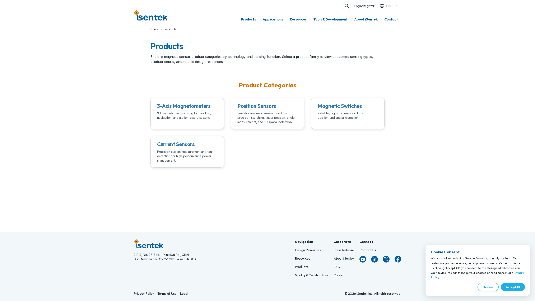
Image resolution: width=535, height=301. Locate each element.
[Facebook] (398, 259)
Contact (391, 19)
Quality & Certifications (312, 275)
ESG (337, 267)
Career (339, 275)
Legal (184, 293)
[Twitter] (386, 259)
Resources (298, 19)
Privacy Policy (144, 293)
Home (154, 29)
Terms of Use (167, 293)
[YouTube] (362, 259)
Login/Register (364, 6)
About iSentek (366, 19)
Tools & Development (330, 19)
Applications (273, 19)
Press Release (344, 250)
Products (248, 19)
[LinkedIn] (374, 259)
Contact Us (367, 250)
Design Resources (308, 250)
